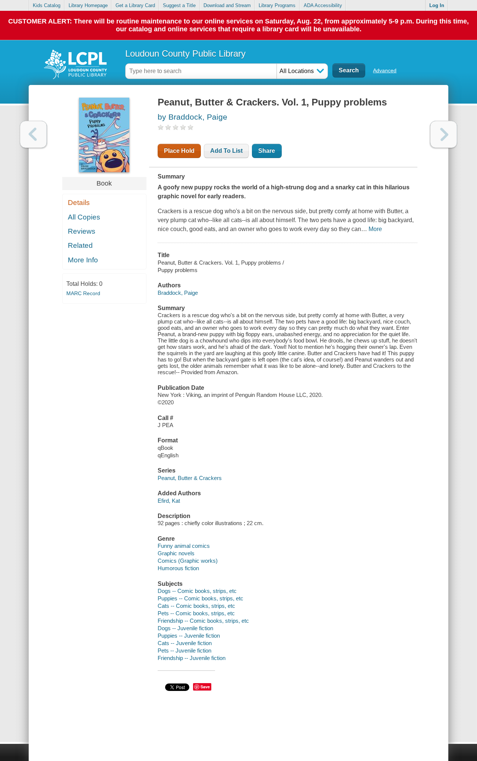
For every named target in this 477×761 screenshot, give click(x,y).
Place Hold (179, 151)
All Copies (84, 217)
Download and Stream (227, 5)
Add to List (226, 151)
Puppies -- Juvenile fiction (189, 635)
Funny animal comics (184, 546)
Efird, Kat (169, 501)
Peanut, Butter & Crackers (190, 478)
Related (80, 245)
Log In (436, 5)
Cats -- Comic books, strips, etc (196, 606)
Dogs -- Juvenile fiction (185, 628)
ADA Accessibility (323, 5)
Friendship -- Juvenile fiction (191, 658)
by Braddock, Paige (192, 117)
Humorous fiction (178, 568)
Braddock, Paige (178, 293)
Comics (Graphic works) (188, 561)
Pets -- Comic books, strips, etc (196, 613)
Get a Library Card (135, 5)
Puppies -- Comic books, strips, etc (200, 598)
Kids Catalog (46, 5)
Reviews (81, 231)
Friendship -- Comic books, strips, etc (203, 621)
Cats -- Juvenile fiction (185, 643)
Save (205, 686)
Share (266, 151)
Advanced (385, 70)
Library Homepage (88, 5)
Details (79, 202)
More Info (83, 260)
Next (443, 134)
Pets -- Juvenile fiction (184, 650)
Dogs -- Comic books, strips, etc (197, 591)
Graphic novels (176, 553)
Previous (33, 134)
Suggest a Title (179, 5)
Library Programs (277, 5)
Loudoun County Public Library (185, 53)
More (375, 229)
